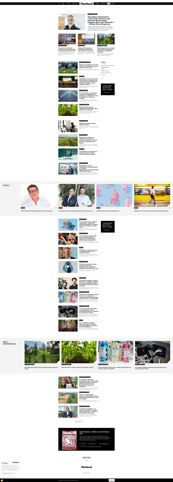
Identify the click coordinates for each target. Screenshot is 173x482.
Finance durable (81, 45)
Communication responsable (85, 62)
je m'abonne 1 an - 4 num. (92, 443)
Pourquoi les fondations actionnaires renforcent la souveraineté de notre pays (85, 49)
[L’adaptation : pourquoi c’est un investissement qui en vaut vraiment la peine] (68, 253)
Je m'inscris (111, 480)
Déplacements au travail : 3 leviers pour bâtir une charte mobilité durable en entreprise (151, 211)
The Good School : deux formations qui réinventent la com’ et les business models (36, 211)
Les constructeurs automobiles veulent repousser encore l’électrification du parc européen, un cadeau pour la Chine (89, 310)
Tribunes (81, 247)
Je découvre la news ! (106, 92)
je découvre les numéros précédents (104, 443)
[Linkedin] (86, 460)
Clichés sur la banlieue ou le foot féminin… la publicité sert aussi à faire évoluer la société (88, 66)
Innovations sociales (62, 45)
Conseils (22, 207)
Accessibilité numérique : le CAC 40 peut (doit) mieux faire (107, 211)
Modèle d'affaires (83, 219)
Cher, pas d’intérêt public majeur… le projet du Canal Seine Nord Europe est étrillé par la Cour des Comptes (89, 396)
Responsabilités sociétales (84, 406)
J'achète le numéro (83, 443)
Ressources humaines (83, 120)
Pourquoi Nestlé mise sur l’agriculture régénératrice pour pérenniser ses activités (88, 108)
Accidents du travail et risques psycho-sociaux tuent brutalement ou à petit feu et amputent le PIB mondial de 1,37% (88, 266)
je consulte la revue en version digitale (93, 446)
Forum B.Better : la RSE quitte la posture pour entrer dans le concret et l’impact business (88, 153)
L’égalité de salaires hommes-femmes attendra (87, 124)
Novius (89, 472)
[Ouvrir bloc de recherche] (58, 3)
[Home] (86, 3)
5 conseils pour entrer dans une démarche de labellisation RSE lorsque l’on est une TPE (76, 211)
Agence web (85, 472)
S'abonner (108, 3)
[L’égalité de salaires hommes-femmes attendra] (68, 126)
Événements (82, 76)
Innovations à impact (83, 90)
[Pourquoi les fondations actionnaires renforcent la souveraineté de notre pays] (86, 39)
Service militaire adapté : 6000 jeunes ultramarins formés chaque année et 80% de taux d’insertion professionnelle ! (87, 238)
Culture (81, 320)
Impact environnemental (92, 14)
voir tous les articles (79, 421)
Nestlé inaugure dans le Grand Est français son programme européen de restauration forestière (106, 50)
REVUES (69, 3)
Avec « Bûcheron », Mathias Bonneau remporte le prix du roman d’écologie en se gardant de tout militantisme (88, 324)
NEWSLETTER (75, 3)
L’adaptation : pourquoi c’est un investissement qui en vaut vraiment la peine (88, 251)
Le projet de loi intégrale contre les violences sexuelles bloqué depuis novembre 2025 (67, 49)
